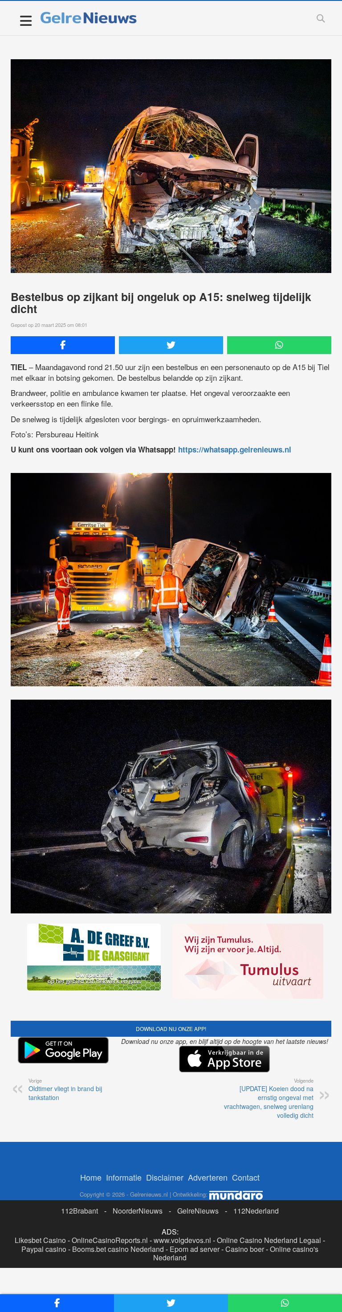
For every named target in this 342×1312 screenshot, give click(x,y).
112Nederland (256, 1211)
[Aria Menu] (26, 20)
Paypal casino (43, 1249)
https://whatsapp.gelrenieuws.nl (234, 449)
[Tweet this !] (171, 345)
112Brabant (79, 1211)
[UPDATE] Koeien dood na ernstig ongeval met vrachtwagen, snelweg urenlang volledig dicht (269, 1098)
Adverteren (208, 1177)
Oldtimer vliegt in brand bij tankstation (65, 1089)
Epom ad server (195, 1249)
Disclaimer (164, 1177)
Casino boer (244, 1249)
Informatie (124, 1177)
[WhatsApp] (279, 345)
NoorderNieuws (138, 1211)
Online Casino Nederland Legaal (269, 1240)
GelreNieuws (198, 1211)
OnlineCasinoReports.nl (110, 1240)
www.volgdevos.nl (182, 1240)
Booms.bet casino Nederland (118, 1249)
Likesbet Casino (40, 1240)
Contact (246, 1177)
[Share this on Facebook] (63, 345)
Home (91, 1177)
